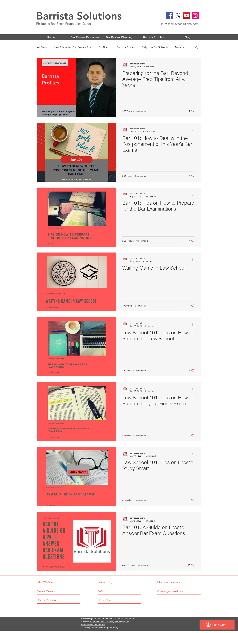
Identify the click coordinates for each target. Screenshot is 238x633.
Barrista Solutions (79, 16)
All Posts (42, 47)
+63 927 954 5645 (127, 619)
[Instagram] (195, 15)
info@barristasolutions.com (180, 24)
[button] (196, 47)
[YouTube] (186, 15)
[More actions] (194, 65)
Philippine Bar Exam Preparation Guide (63, 24)
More (178, 47)
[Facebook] (169, 15)
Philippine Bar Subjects (155, 47)
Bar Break (104, 47)
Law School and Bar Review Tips (72, 47)
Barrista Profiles (126, 47)
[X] (178, 15)
